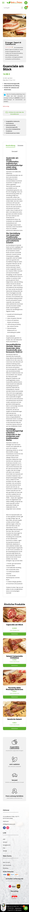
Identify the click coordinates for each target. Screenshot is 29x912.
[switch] (3, 910)
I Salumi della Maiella (14, 661)
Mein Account (6, 862)
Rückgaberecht (6, 845)
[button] (23, 16)
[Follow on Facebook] (4, 827)
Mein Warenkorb (7, 865)
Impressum (6, 821)
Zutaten (20, 145)
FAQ (4, 848)
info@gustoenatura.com (9, 824)
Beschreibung (10, 145)
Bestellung (5, 868)
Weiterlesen (14, 634)
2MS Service (18, 910)
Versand (14, 151)
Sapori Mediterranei (14, 630)
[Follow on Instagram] (7, 827)
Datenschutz (18, 908)
